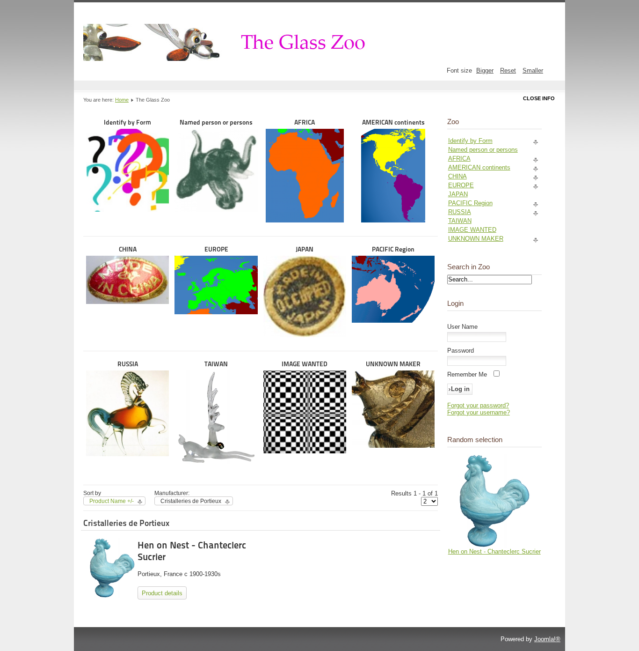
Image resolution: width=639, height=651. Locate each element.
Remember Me (467, 374)
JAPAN (304, 249)
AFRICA (304, 122)
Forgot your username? (478, 412)
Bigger (485, 70)
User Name (462, 326)
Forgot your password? (478, 405)
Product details (162, 593)
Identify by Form (127, 122)
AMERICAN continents (393, 122)
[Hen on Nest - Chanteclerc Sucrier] (494, 545)
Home (122, 100)
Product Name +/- (111, 501)
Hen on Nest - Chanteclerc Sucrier (494, 551)
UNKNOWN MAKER (393, 364)
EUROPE (216, 249)
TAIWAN (216, 364)
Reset (508, 70)
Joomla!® (547, 639)
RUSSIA (127, 364)
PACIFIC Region (393, 249)
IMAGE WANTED (304, 364)
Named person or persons (216, 122)
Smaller (533, 70)
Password (460, 350)
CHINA (128, 249)
